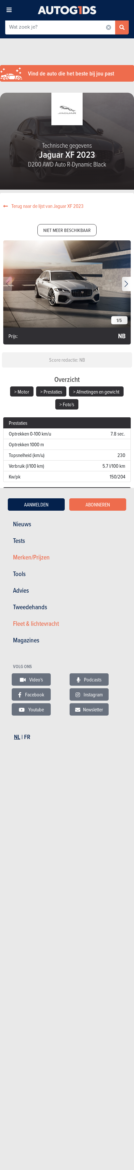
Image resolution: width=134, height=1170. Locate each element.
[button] (126, 284)
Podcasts (92, 679)
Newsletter (93, 709)
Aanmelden (36, 504)
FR (27, 737)
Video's (35, 679)
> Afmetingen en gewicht (96, 391)
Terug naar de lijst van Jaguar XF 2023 (47, 205)
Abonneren (98, 504)
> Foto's (67, 404)
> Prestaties (51, 391)
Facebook (34, 694)
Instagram (93, 694)
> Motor (21, 391)
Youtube (35, 709)
